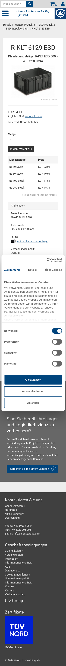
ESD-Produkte (47, 24)
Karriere (9, 590)
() (56, 4)
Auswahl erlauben (33, 391)
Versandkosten (33, 116)
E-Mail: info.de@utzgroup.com (22, 533)
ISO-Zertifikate (13, 647)
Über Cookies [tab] (53, 269)
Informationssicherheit (18, 562)
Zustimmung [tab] (12, 269)
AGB (7, 566)
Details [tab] (32, 269)
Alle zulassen (33, 379)
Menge (12, 134)
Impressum (11, 558)
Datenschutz (12, 570)
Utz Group (14, 600)
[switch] (57, 342)
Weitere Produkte (25, 24)
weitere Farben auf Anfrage (32, 241)
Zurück (7, 24)
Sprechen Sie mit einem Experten (29, 468)
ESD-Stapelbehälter (17, 28)
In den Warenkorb (21, 149)
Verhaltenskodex (15, 594)
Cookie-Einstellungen (17, 574)
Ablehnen (33, 402)
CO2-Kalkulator (14, 550)
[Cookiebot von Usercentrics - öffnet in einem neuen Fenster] (47, 260)
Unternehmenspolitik (17, 578)
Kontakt (9, 586)
